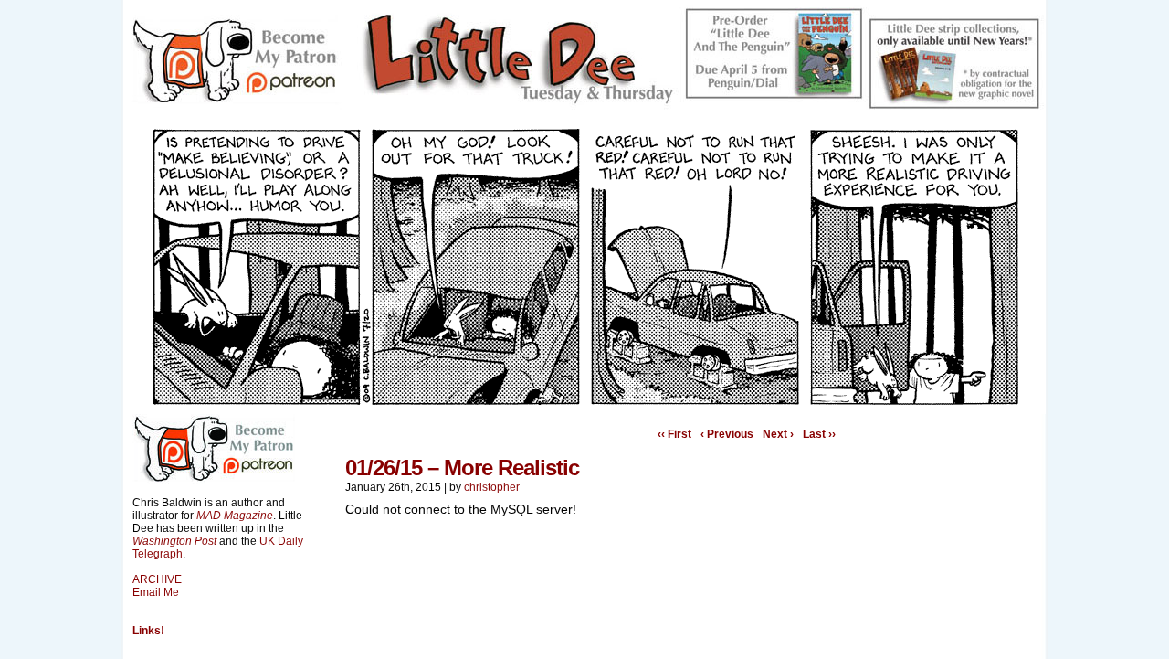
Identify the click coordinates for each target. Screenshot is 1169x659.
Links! (148, 630)
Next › (778, 434)
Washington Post (174, 541)
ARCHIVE (157, 579)
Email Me (155, 592)
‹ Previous (726, 434)
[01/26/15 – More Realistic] (584, 400)
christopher (492, 487)
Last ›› (819, 434)
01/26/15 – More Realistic (462, 467)
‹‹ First (674, 434)
